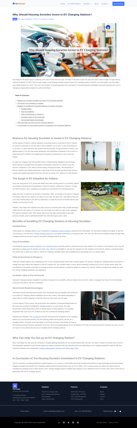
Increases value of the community (33, 117)
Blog (14, 19)
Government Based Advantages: (32, 120)
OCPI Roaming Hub (77, 399)
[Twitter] (68, 422)
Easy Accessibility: (27, 112)
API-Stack (82, 392)
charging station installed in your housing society (40, 246)
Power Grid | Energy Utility (50, 392)
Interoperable (75, 394)
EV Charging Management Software (49, 348)
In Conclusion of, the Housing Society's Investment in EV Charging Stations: (44, 125)
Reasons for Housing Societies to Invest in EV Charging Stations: (40, 100)
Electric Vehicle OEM (48, 399)
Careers (102, 394)
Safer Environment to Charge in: (32, 114)
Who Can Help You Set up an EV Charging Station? (35, 123)
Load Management (80, 396)
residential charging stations (61, 231)
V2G (72, 396)
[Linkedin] (64, 422)
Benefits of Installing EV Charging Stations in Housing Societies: (40, 106)
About (102, 392)
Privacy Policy (102, 422)
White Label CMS (72, 348)
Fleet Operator (46, 396)
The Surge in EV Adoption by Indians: (30, 103)
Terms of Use (113, 422)
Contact (102, 396)
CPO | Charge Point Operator (51, 394)
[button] (118, 4)
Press (101, 399)
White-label (74, 392)
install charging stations (43, 233)
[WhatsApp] (59, 422)
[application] (90, 3)
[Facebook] (73, 422)
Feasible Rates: (26, 109)
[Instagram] (78, 422)
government (37, 317)
